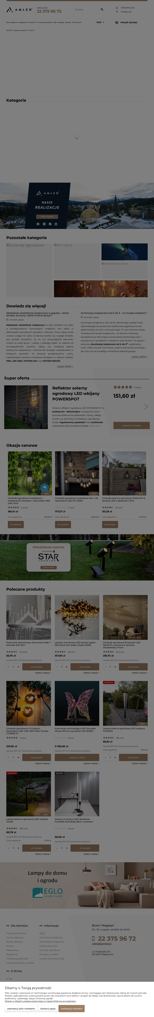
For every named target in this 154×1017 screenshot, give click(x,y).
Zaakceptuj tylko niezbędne (21, 1008)
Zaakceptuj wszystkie (71, 1008)
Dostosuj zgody (47, 1008)
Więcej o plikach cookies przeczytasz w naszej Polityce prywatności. (40, 1001)
